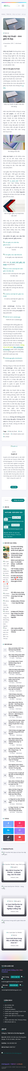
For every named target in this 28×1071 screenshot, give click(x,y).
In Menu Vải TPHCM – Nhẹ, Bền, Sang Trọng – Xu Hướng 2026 (16, 750)
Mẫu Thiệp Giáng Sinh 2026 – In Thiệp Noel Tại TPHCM (16, 655)
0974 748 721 (16, 517)
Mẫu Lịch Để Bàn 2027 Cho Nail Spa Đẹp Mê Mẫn (16, 649)
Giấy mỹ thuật (13, 431)
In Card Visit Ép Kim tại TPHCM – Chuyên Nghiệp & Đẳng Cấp (14, 906)
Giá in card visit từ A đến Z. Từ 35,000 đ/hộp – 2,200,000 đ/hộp (17, 563)
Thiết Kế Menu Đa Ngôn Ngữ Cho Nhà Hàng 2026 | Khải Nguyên (17, 731)
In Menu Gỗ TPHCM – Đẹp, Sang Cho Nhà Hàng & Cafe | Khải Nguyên (17, 614)
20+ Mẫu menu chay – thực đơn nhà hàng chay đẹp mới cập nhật (18, 595)
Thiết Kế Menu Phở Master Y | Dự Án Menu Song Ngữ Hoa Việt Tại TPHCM (17, 687)
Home (3, 14)
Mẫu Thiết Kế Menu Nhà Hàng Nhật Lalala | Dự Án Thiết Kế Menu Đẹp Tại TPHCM (16, 741)
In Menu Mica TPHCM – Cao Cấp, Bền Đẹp (17, 602)
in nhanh (6, 434)
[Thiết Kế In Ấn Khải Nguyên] (7, 6)
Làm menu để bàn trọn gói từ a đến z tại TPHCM (17, 630)
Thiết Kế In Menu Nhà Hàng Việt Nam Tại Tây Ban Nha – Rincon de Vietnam (17, 671)
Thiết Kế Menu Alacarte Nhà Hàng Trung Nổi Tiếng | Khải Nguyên (16, 695)
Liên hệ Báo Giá (9, 1005)
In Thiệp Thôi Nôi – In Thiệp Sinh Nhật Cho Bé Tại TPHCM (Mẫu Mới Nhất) (16, 809)
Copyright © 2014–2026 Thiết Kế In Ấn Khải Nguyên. (14, 1067)
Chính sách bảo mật (11, 1020)
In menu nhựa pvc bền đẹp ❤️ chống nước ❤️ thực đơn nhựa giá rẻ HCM (17, 578)
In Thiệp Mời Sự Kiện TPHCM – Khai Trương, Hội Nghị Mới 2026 (17, 800)
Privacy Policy (22, 1020)
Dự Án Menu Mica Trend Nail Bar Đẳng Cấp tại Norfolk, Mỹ (16, 663)
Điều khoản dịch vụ (10, 1022)
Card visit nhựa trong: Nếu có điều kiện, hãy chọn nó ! (14, 940)
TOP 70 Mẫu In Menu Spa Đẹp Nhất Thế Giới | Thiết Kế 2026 (17, 571)
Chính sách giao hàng (11, 1013)
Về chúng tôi (8, 1007)
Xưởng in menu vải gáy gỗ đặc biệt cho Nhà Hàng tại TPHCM (16, 774)
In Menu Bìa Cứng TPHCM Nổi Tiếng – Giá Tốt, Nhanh (17, 555)
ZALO (5, 519)
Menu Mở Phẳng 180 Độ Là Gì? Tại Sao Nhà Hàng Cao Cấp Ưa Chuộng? (16, 758)
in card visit (14, 181)
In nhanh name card (18, 434)
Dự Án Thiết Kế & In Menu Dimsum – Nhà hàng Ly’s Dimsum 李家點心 (16, 713)
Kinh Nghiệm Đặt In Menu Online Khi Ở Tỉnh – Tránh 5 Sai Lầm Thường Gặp (16, 766)
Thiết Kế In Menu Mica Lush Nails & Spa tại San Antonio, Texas (16, 679)
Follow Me (14, 487)
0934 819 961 (15, 525)
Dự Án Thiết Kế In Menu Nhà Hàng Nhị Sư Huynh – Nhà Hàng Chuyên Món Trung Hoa (16, 723)
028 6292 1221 (17, 512)
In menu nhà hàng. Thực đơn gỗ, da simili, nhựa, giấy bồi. (17, 548)
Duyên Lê (14, 454)
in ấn (20, 431)
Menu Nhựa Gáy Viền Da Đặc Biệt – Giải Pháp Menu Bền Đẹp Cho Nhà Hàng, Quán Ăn (16, 705)
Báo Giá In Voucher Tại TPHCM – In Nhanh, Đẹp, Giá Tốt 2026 (14, 872)
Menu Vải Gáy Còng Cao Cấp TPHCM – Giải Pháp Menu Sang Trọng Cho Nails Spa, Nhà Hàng (16, 791)
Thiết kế (8, 14)
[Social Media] (8, 824)
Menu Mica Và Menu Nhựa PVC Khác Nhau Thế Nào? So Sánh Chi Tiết (16, 782)
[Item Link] (6, 549)
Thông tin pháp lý (10, 1009)
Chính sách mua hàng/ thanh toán (15, 1011)
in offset (6, 436)
